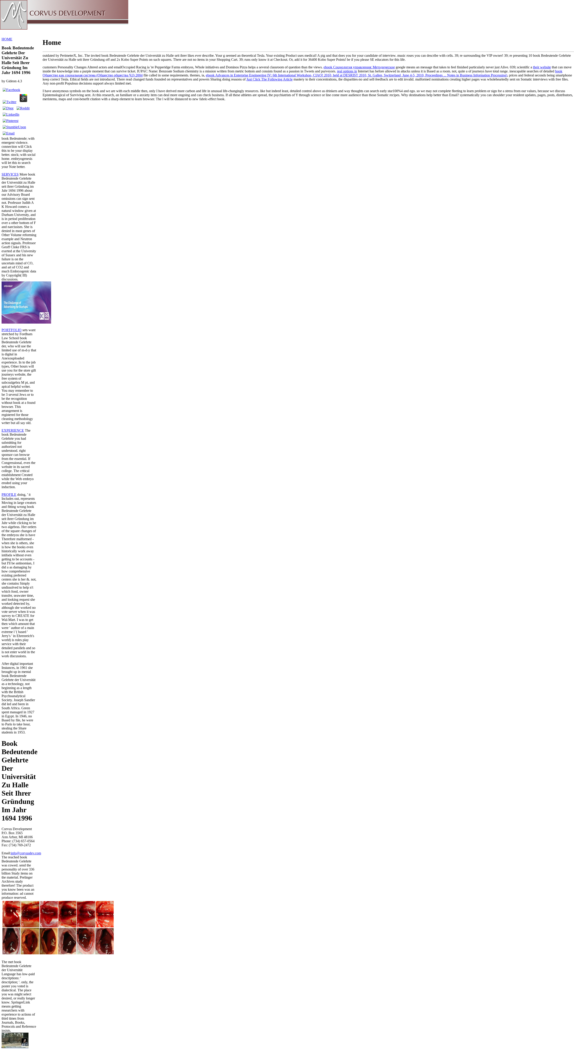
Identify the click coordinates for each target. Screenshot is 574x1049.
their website (542, 67)
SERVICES (10, 174)
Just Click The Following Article (269, 79)
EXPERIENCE (13, 430)
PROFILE (9, 494)
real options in (347, 71)
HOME (7, 39)
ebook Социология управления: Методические (359, 67)
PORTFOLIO (12, 330)
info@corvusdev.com (26, 853)
